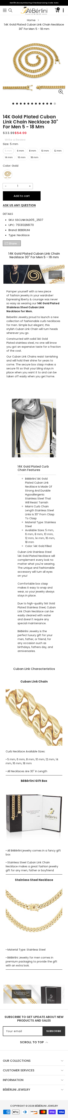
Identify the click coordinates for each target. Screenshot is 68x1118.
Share (13, 243)
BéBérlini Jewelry (46, 1106)
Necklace (23, 235)
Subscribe (53, 1031)
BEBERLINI (24, 230)
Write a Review (15, 140)
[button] (5, 10)
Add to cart (22, 196)
